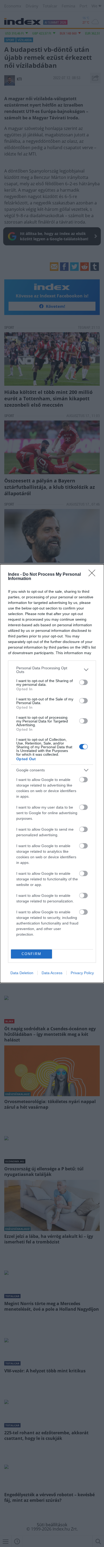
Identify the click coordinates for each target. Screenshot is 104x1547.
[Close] (94, 575)
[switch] (83, 682)
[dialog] (52, 773)
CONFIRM (31, 954)
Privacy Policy (82, 973)
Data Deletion (21, 973)
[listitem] (52, 670)
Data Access (52, 973)
